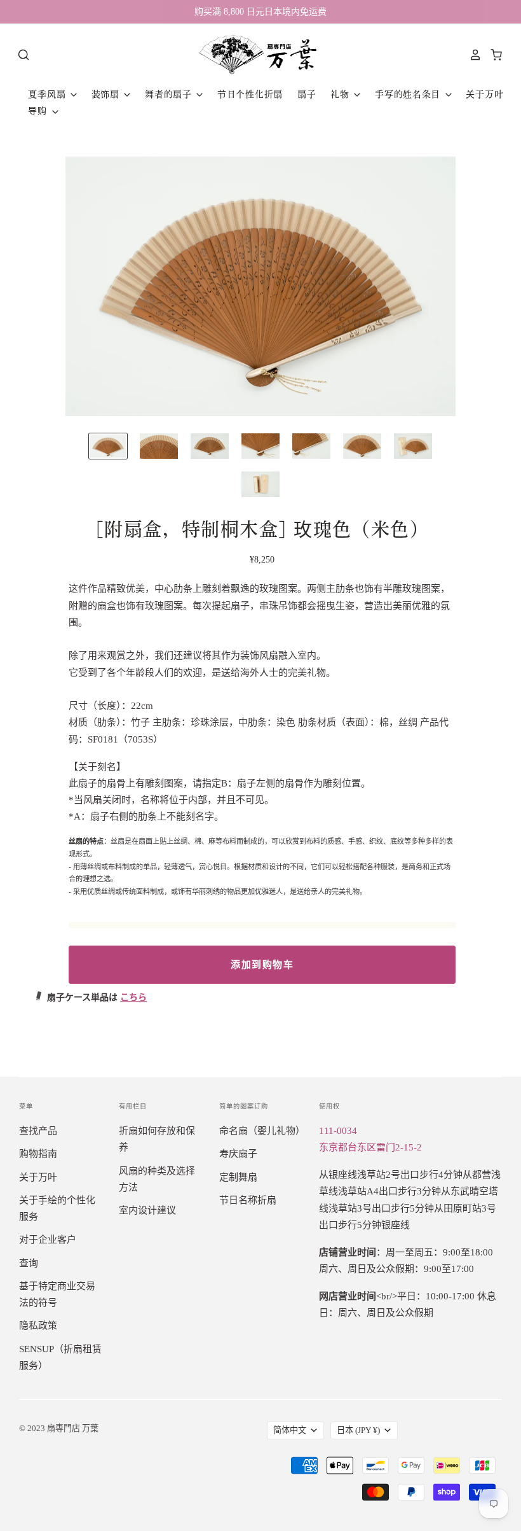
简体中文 (289, 1430)
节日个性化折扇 (250, 94)
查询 (28, 1263)
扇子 (306, 94)
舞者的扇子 (169, 94)
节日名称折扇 (247, 1200)
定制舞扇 (238, 1177)
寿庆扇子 (238, 1154)
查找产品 (38, 1131)
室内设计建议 (147, 1210)
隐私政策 (38, 1325)
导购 (39, 110)
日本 (358, 1430)
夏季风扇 (48, 94)
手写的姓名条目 (409, 94)
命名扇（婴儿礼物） (262, 1131)
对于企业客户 (47, 1239)
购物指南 (38, 1154)
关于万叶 (484, 94)
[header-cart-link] (493, 54)
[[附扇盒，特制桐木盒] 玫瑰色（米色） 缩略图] (108, 446)
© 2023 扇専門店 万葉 (58, 1428)
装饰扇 (107, 94)
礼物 (341, 94)
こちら (133, 997)
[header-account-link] (472, 54)
